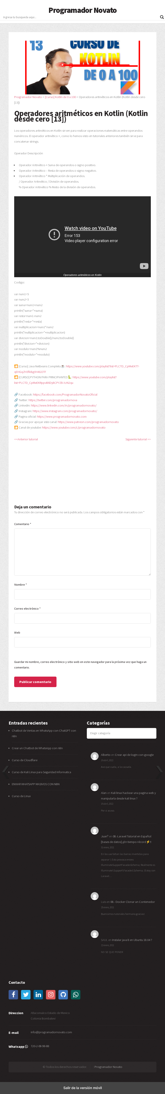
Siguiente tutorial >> (138, 439)
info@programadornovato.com (51, 1032)
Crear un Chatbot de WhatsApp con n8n (37, 748)
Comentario (22, 524)
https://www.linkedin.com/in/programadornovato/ (63, 405)
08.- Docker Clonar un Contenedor (132, 902)
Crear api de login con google (134, 755)
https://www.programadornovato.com (62, 416)
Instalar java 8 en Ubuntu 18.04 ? (132, 940)
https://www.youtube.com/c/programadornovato (73, 427)
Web (17, 632)
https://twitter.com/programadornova (53, 400)
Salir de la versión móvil (82, 1088)
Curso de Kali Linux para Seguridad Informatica (41, 772)
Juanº (104, 836)
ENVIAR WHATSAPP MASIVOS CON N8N (36, 784)
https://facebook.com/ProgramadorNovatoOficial (65, 394)
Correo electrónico (27, 608)
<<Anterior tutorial (26, 439)
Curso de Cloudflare (24, 760)
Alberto (105, 755)
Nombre (20, 584)
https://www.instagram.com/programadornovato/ (65, 411)
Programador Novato (82, 10)
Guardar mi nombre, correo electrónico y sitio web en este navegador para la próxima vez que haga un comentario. (80, 664)
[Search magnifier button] (162, 17)
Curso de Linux (21, 796)
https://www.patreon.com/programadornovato (88, 422)
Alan (104, 793)
